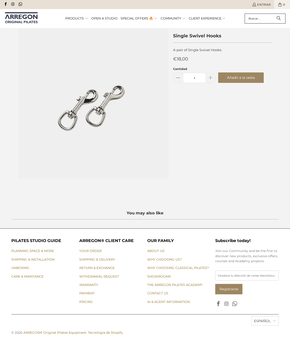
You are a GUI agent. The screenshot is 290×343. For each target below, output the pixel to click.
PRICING (86, 302)
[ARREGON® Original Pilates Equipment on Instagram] (13, 4)
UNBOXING (20, 268)
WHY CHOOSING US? (164, 259)
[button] (76, 18)
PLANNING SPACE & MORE (32, 251)
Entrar (264, 4)
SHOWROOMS (159, 276)
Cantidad (180, 69)
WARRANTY (88, 285)
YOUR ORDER (90, 251)
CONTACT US (157, 293)
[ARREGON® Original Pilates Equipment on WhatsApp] (20, 4)
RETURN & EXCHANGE (97, 268)
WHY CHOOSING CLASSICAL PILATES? (178, 268)
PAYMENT (87, 293)
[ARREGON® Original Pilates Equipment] (25, 18)
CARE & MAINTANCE (27, 276)
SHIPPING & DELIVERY (97, 259)
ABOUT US (155, 251)
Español (262, 321)
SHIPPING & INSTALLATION (32, 259)
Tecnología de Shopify (105, 333)
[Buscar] (278, 19)
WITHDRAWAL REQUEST (99, 276)
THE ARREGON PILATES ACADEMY (175, 285)
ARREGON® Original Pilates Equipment (54, 333)
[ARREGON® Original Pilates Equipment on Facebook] (5, 4)
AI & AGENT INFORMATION (168, 302)
